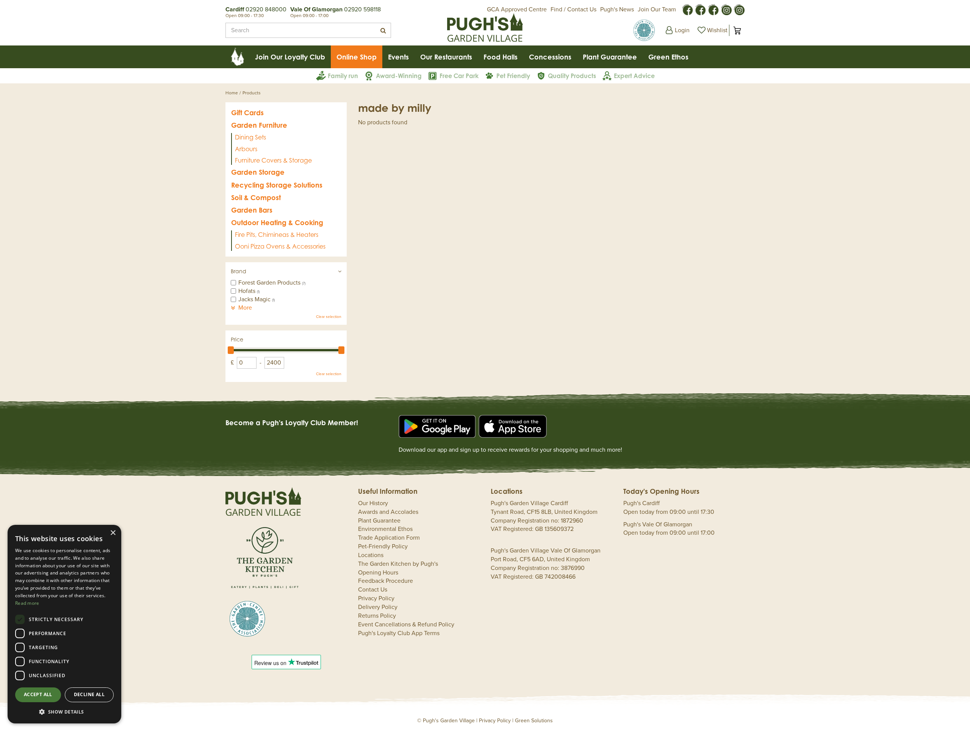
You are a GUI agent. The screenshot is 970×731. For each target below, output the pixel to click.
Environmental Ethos (385, 529)
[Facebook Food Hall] (687, 9)
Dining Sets (250, 137)
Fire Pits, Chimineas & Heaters (276, 234)
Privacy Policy (376, 598)
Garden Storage (258, 172)
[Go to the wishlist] (711, 30)
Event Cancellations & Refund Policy (406, 624)
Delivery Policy (377, 607)
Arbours (246, 149)
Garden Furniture (259, 125)
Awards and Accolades (388, 512)
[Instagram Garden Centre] (739, 9)
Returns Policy (377, 616)
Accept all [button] (38, 694)
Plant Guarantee (379, 520)
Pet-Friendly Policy (383, 546)
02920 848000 (266, 9)
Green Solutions (534, 720)
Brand (238, 271)
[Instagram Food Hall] (726, 9)
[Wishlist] (712, 30)
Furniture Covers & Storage (273, 160)
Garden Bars (251, 210)
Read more (27, 603)
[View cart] (737, 30)
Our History (373, 503)
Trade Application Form (389, 538)
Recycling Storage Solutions (276, 185)
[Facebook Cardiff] (700, 9)
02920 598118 (362, 9)
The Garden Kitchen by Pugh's (398, 564)
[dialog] (64, 624)
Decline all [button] (89, 694)
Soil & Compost (256, 197)
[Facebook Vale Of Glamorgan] (713, 9)
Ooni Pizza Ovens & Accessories (280, 246)
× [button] (113, 533)
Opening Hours (378, 572)
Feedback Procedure (385, 581)
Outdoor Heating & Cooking (277, 222)
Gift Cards (247, 112)
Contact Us (372, 589)
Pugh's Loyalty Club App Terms (399, 633)
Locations (370, 555)
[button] (64, 711)
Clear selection (328, 317)
